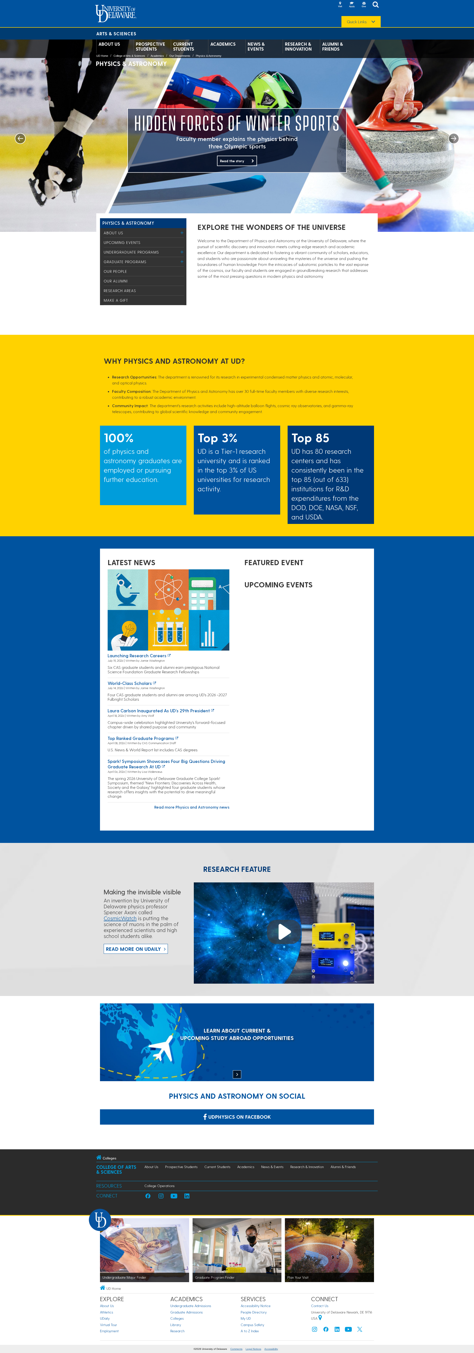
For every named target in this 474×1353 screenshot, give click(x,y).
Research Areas (120, 290)
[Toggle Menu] (182, 233)
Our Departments (179, 55)
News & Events (256, 46)
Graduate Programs (125, 261)
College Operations (159, 1186)
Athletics (106, 1312)
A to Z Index (250, 1331)
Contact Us (319, 1306)
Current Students (183, 46)
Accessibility (271, 1349)
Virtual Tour (108, 1325)
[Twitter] (359, 1330)
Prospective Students (150, 46)
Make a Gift (116, 300)
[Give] (363, 5)
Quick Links (357, 22)
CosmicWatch (120, 918)
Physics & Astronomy (208, 55)
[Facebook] (325, 1330)
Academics (223, 43)
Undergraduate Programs (131, 252)
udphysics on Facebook (239, 1117)
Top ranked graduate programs (141, 738)
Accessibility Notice (256, 1306)
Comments (236, 1349)
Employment (109, 1331)
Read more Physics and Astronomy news (191, 807)
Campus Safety (252, 1325)
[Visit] (340, 5)
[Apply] (352, 5)
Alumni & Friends (332, 46)
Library (175, 1325)
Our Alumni (116, 281)
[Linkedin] (337, 1330)
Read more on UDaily (133, 949)
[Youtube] (348, 1330)
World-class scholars (130, 683)
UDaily (105, 1318)
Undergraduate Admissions (190, 1306)
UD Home (102, 55)
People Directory (254, 1312)
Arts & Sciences (116, 33)
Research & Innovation (298, 46)
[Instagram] (314, 1330)
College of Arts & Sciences (129, 55)
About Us (109, 43)
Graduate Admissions (186, 1312)
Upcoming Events (122, 242)
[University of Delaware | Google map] (320, 1318)
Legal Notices (253, 1349)
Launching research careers (137, 655)
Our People (115, 271)
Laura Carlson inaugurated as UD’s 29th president (159, 710)
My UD (246, 1318)
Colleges (177, 1318)
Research (177, 1331)
